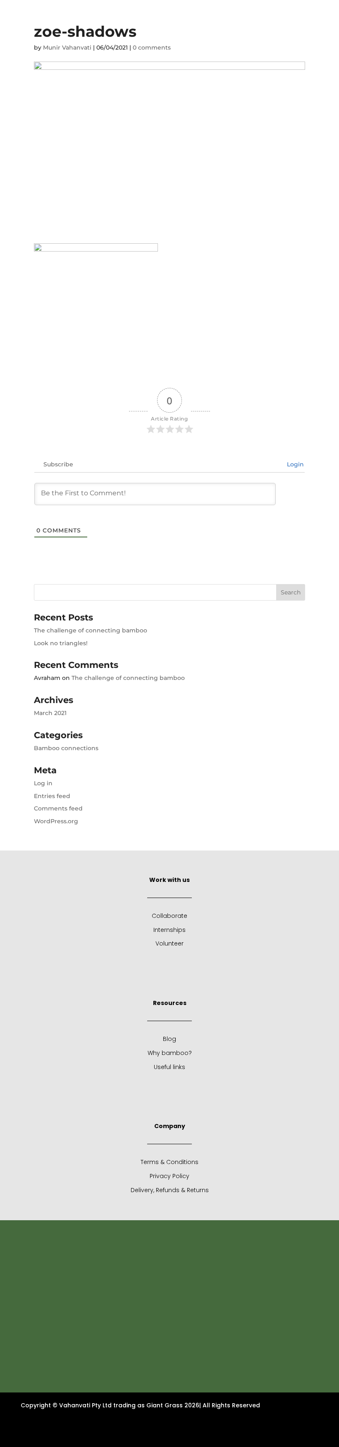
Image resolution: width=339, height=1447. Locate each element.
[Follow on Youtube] (315, 12)
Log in (43, 783)
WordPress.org (56, 821)
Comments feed (58, 808)
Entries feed (52, 796)
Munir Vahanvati (67, 47)
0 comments (152, 47)
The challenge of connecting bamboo (90, 630)
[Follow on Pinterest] (299, 12)
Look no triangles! (61, 643)
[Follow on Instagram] (282, 12)
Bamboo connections (66, 748)
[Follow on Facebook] (249, 12)
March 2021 (50, 713)
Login (294, 464)
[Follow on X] (265, 12)
